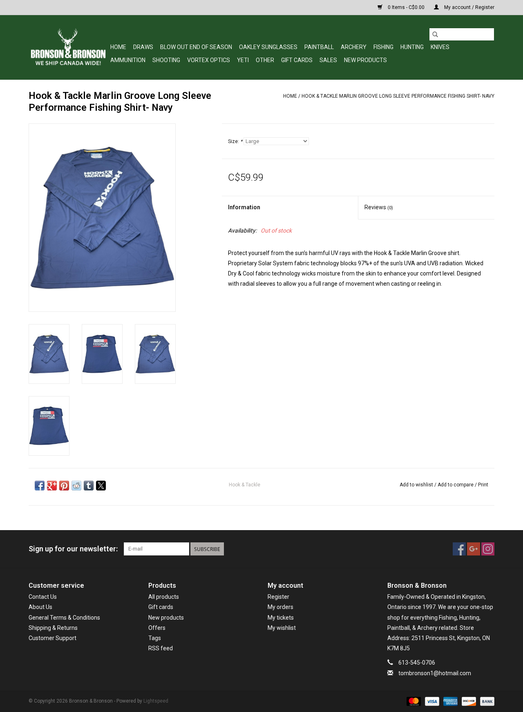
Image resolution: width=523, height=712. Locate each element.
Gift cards (297, 60)
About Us (40, 607)
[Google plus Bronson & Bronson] (473, 548)
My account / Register (468, 7)
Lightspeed (155, 701)
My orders (280, 607)
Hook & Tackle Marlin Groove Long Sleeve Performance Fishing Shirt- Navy (398, 96)
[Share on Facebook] (40, 485)
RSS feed (160, 648)
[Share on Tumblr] (89, 485)
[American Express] (449, 701)
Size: (235, 141)
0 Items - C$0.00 (406, 7)
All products (163, 596)
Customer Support (52, 638)
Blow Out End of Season (196, 47)
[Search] (435, 34)
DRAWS (143, 47)
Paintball (319, 47)
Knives (440, 47)
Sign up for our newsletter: (73, 548)
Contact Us (43, 596)
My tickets (281, 617)
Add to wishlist (417, 485)
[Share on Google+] (52, 485)
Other (265, 60)
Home (118, 47)
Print (483, 485)
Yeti (243, 60)
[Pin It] (64, 485)
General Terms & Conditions (64, 617)
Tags (154, 638)
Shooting (166, 60)
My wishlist (282, 628)
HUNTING (412, 47)
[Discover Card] (468, 701)
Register (278, 596)
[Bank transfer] (485, 701)
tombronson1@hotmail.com (434, 673)
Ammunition (127, 60)
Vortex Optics (208, 60)
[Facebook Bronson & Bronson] (459, 548)
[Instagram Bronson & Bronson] (487, 548)
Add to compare (456, 485)
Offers (156, 628)
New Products (365, 60)
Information (244, 207)
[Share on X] (101, 485)
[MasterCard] (413, 701)
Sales (328, 60)
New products (166, 617)
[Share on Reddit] (76, 485)
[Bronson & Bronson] (68, 47)
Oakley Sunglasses (268, 47)
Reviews (378, 207)
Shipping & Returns (53, 628)
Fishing (383, 47)
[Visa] (431, 701)
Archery (354, 47)
